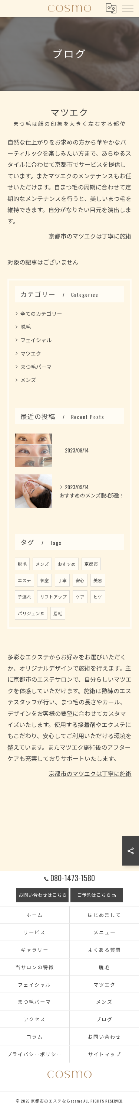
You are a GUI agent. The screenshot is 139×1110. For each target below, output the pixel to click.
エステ (24, 580)
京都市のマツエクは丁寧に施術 (90, 235)
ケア (80, 596)
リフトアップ (53, 596)
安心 (80, 580)
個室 (44, 580)
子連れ (24, 596)
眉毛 (57, 613)
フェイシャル (36, 340)
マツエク (30, 353)
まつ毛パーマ (36, 366)
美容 (97, 580)
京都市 (91, 564)
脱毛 (25, 326)
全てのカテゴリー (41, 313)
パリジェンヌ (31, 613)
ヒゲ (97, 596)
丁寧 (62, 580)
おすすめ (67, 564)
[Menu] (127, 8)
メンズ (28, 379)
